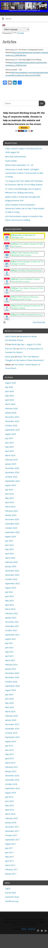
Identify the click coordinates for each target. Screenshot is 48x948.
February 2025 (11, 459)
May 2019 (9, 754)
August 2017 (10, 844)
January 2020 (10, 720)
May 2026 (9, 395)
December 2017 (12, 827)
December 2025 (12, 417)
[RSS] (45, 5)
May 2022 (9, 600)
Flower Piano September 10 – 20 (19, 165)
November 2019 (12, 728)
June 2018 (9, 801)
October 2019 (11, 733)
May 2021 (9, 651)
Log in (7, 888)
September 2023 (12, 532)
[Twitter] (41, 5)
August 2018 (10, 792)
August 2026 (10, 383)
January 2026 (10, 412)
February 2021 (11, 664)
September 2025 (12, 430)
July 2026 (9, 387)
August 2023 (10, 536)
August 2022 (10, 587)
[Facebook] (38, 5)
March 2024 (10, 506)
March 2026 (10, 404)
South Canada (11, 161)
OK (41, 103)
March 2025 (10, 455)
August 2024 (10, 485)
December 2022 (12, 570)
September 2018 (12, 788)
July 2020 (9, 694)
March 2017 (10, 865)
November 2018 (12, 780)
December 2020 (12, 673)
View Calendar (38, 322)
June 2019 (9, 750)
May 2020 (9, 703)
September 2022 (12, 583)
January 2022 (10, 617)
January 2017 (10, 873)
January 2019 (10, 771)
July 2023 (9, 541)
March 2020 (10, 711)
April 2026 (9, 400)
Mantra (24, 929)
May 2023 (9, 549)
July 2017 (9, 848)
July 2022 (9, 592)
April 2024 (9, 502)
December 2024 (12, 468)
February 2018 (11, 818)
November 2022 (12, 575)
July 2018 (9, 797)
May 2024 (9, 498)
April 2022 (9, 605)
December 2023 (12, 519)
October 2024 (11, 476)
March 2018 (10, 814)
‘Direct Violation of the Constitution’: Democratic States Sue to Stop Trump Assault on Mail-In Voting (24, 208)
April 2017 (9, 861)
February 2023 (11, 562)
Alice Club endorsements (15, 156)
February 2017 (11, 869)
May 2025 (9, 447)
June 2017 (9, 852)
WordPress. (32, 929)
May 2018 (9, 805)
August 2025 (10, 434)
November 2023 (12, 523)
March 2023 (10, 558)
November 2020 (12, 677)
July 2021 (9, 643)
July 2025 (9, 438)
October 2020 (11, 681)
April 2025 (9, 451)
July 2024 (9, 489)
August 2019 (10, 741)
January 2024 (10, 515)
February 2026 (11, 408)
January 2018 (10, 822)
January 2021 (10, 669)
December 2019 (12, 724)
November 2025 (12, 421)
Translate (20, 33)
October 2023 (11, 528)
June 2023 (9, 545)
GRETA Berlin (10, 336)
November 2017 (12, 831)
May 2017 (9, 856)
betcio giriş (9, 356)
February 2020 (11, 716)
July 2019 (9, 745)
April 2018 (9, 809)
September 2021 (12, 634)
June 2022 (9, 596)
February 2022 (11, 613)
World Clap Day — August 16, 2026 (26, 344)
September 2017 (12, 839)
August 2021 (10, 639)
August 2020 (10, 690)
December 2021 (12, 622)
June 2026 (9, 391)
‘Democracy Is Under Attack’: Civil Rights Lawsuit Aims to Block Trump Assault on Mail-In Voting (24, 173)
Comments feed (12, 897)
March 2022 (10, 609)
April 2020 (9, 707)
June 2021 (9, 647)
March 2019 (10, 762)
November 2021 (12, 626)
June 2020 (9, 698)
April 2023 (9, 553)
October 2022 (11, 579)
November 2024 (12, 472)
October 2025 (11, 425)
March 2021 (10, 660)
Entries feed (10, 892)
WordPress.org (11, 901)
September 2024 (12, 481)
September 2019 (12, 737)
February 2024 (11, 511)
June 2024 (9, 494)
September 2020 (12, 686)
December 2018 (12, 775)
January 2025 (10, 464)
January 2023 (10, 566)
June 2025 (9, 442)
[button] (4, 322)
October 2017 (11, 835)
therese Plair (10, 348)
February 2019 (11, 767)
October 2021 (11, 630)
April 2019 (9, 758)
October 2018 (11, 784)
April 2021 (9, 656)
